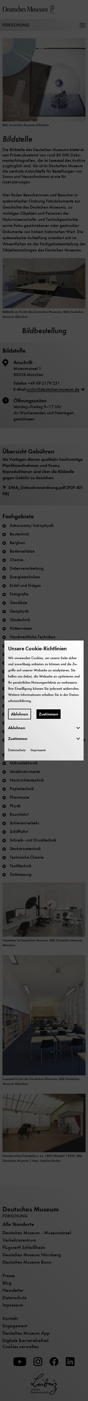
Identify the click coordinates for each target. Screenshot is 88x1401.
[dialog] (44, 700)
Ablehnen (19, 714)
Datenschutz (17, 750)
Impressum (38, 750)
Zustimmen (48, 714)
